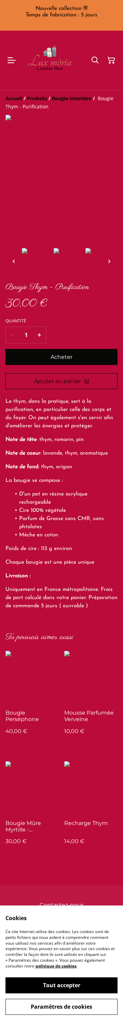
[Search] (95, 60)
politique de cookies (56, 966)
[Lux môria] (52, 60)
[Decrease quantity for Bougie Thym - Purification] (12, 334)
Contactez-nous (62, 905)
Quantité (15, 321)
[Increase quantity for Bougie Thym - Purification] (39, 334)
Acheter (61, 357)
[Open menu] (11, 60)
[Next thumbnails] (109, 261)
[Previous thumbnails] (13, 261)
